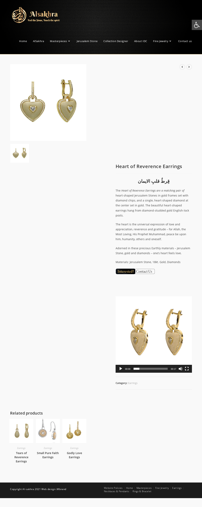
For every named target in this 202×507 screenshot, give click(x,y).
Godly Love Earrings (74, 455)
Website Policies (113, 488)
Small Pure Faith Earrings (48, 455)
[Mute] (180, 369)
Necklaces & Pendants (116, 491)
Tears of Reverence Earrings (21, 457)
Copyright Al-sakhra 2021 (25, 489)
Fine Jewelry (162, 488)
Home (129, 488)
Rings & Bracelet (142, 491)
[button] (154, 334)
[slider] (151, 369)
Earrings (132, 383)
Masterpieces (144, 488)
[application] (154, 334)
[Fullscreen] (187, 369)
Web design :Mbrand (53, 489)
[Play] (121, 369)
